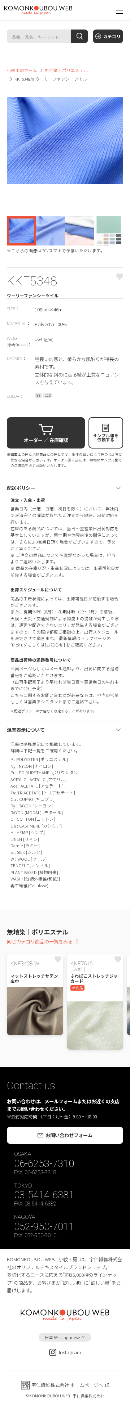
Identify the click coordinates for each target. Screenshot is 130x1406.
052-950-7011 (44, 1226)
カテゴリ (112, 36)
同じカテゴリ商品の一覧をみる (40, 941)
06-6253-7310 (44, 1164)
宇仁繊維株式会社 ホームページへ (67, 1384)
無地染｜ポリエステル (66, 70)
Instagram (70, 1352)
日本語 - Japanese (62, 1337)
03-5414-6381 (44, 1195)
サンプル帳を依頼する (106, 438)
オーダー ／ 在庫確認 (46, 439)
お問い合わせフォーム (69, 1135)
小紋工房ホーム (22, 70)
